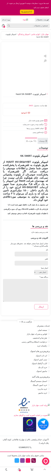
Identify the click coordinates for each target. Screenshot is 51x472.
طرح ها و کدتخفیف (40, 338)
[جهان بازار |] (25, 19)
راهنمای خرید (42, 346)
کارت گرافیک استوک (39, 363)
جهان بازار (45, 34)
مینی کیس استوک (40, 360)
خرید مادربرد (42, 389)
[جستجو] (9, 25)
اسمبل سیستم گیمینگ (38, 381)
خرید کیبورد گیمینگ (40, 385)
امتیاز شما (44, 268)
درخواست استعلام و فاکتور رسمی (34, 342)
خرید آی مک (42, 367)
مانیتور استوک (41, 371)
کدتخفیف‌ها (25, 12)
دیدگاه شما (43, 277)
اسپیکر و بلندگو (24, 34)
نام (47, 250)
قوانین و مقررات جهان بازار (37, 334)
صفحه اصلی (42, 330)
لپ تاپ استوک (41, 356)
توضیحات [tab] (42, 141)
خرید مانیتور (42, 393)
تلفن (46, 259)
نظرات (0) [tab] (29, 141)
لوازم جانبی (35, 34)
